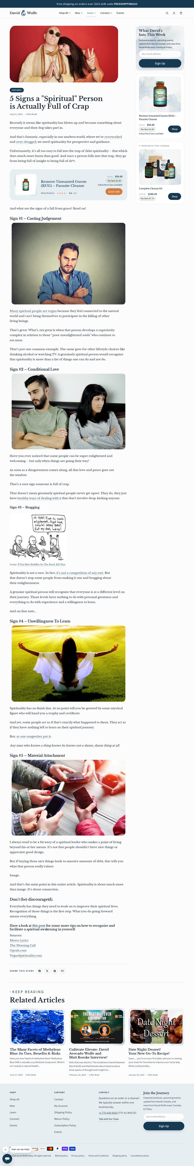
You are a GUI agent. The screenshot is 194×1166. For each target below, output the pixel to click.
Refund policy (61, 1155)
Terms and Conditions (98, 1155)
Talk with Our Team (109, 1119)
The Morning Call (23, 945)
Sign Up (160, 63)
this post (38, 925)
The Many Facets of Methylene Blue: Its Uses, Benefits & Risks (35, 1051)
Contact (58, 1099)
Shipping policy (119, 1155)
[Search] (167, 13)
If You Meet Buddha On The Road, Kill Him (41, 564)
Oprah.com (18, 950)
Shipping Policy (63, 1112)
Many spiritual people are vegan (33, 311)
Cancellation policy (140, 1155)
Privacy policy (78, 1155)
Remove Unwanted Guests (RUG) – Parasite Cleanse (63, 184)
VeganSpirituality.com (26, 955)
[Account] (174, 13)
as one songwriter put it (34, 736)
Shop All (63, 13)
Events (120, 13)
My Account (60, 1106)
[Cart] (181, 13)
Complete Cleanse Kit (150, 188)
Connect (105, 13)
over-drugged (26, 142)
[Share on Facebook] (40, 971)
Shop (174, 129)
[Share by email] (62, 971)
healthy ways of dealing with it (39, 498)
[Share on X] (47, 971)
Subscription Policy (65, 1125)
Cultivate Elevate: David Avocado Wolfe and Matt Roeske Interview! (89, 1054)
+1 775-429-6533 (108, 1113)
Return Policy (61, 1119)
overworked (113, 137)
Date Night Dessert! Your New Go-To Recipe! (149, 1051)
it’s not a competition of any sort (79, 573)
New (77, 13)
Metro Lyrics (19, 940)
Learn (90, 13)
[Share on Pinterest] (55, 971)
